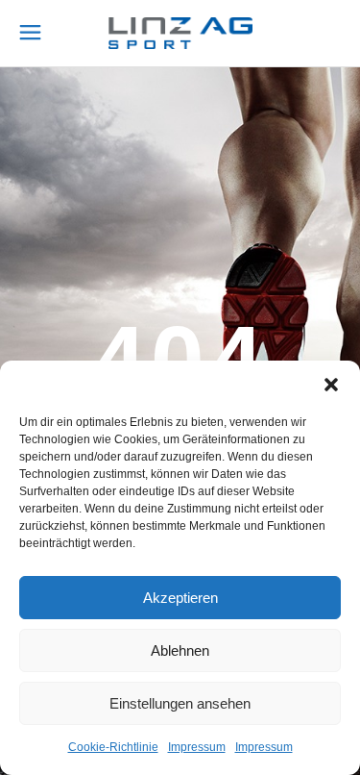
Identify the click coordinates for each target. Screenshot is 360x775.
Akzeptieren (180, 597)
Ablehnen (180, 650)
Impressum (197, 747)
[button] (331, 384)
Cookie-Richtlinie (113, 747)
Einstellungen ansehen (180, 703)
